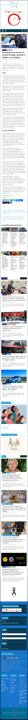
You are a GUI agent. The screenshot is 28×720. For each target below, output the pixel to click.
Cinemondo (5, 535)
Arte (3, 504)
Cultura (4, 472)
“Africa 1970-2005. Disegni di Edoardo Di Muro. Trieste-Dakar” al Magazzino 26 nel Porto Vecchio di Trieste (14, 508)
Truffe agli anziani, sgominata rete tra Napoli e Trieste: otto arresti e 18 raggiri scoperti (14, 358)
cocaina (22, 59)
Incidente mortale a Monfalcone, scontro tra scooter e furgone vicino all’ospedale (22, 238)
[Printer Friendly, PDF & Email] (7, 195)
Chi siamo (4, 620)
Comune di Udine (13, 685)
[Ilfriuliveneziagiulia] (2, 30)
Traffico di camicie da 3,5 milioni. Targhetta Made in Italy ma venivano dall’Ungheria (5, 238)
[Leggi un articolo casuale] (25, 30)
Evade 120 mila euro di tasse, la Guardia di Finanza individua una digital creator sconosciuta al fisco (13, 298)
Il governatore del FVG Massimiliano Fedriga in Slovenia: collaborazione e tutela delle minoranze (14, 212)
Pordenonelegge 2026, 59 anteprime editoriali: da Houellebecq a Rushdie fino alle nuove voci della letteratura (12, 571)
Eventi (8, 472)
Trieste (9, 354)
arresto (18, 59)
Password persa (5, 648)
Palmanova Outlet (5, 678)
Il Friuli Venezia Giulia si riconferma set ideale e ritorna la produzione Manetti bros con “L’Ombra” (13, 540)
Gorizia (9, 294)
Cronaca (4, 50)
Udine (14, 324)
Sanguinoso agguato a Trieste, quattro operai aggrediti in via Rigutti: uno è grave (12, 387)
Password (4, 636)
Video (18, 535)
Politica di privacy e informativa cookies (10, 623)
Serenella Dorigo (14, 513)
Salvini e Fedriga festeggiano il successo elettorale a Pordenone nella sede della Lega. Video (5, 262)
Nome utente (5, 632)
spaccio (6, 61)
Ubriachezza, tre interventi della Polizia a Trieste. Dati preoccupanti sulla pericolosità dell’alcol (13, 263)
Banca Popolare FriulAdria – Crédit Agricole (5, 689)
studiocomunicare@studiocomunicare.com (23, 702)
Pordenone (10, 50)
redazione (14, 59)
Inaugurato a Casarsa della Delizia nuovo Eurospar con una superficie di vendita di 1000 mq (22, 262)
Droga (3, 61)
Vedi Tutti (23, 278)
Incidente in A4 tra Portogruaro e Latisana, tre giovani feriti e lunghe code (13, 328)
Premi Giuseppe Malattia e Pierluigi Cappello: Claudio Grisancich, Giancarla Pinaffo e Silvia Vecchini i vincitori (12, 477)
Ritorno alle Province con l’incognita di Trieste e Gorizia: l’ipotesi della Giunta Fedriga (12, 218)
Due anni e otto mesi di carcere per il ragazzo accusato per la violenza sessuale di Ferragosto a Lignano (13, 239)
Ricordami (5, 640)
